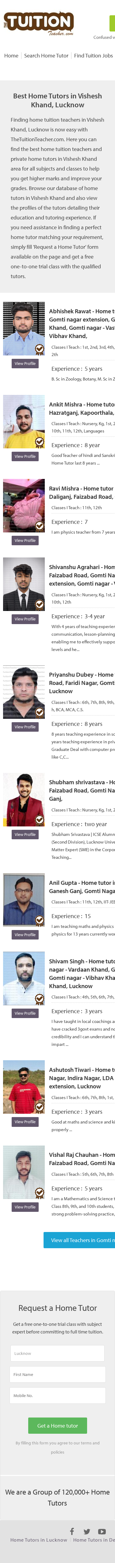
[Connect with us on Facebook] (72, 1537)
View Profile (25, 363)
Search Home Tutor (46, 55)
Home (11, 55)
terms (86, 1443)
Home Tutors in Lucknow (38, 1540)
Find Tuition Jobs (93, 55)
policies (57, 1452)
